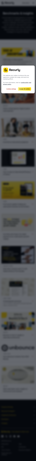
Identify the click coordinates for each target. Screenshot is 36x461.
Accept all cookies (24, 89)
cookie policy (25, 82)
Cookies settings (11, 89)
